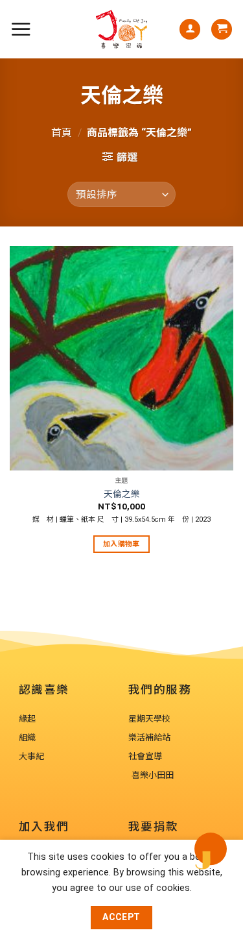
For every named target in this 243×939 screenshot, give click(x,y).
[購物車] (221, 29)
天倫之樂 (122, 494)
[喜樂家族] (122, 29)
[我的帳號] (189, 29)
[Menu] (21, 29)
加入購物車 (121, 544)
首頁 (61, 133)
